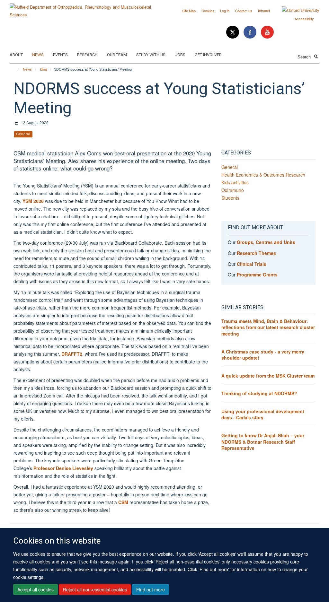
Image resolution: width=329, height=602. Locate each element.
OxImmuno (232, 190)
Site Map (189, 10)
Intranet (264, 10)
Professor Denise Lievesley (63, 468)
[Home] (15, 69)
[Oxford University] (295, 10)
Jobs (180, 55)
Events (60, 55)
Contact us (243, 10)
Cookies (207, 10)
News (38, 55)
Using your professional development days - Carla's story (262, 414)
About (16, 55)
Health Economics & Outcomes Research (263, 174)
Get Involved (208, 55)
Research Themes (256, 253)
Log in (224, 10)
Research (87, 55)
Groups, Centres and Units (266, 242)
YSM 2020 (33, 201)
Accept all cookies (35, 589)
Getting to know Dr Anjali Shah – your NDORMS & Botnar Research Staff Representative (262, 441)
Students (230, 198)
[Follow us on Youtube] (267, 32)
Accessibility (304, 18)
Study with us (150, 55)
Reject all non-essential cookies (95, 589)
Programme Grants (257, 274)
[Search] (315, 56)
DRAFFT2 (71, 354)
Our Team (117, 55)
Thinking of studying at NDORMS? (259, 393)
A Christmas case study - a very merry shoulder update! (262, 354)
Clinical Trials (251, 264)
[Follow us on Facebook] (251, 32)
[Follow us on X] (233, 32)
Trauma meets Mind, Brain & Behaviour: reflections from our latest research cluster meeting (268, 327)
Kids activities (235, 182)
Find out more (150, 589)
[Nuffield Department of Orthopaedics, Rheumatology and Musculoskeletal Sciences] (85, 8)
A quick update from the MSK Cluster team (268, 375)
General (229, 167)
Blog (43, 69)
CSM (123, 502)
